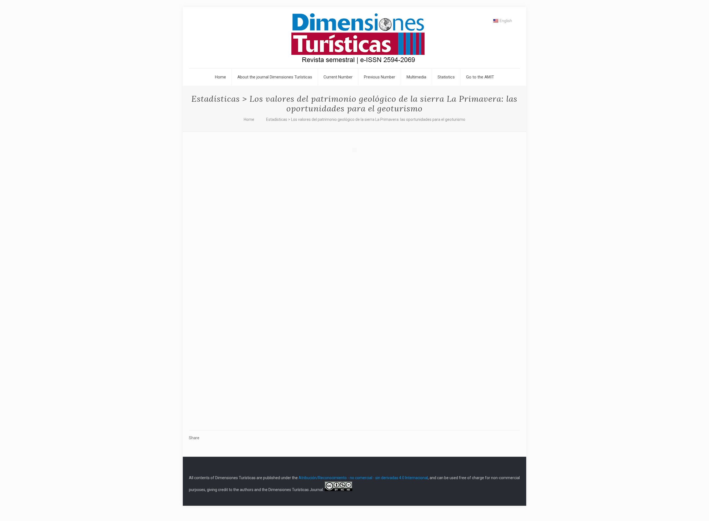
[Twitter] (512, 496)
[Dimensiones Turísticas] (354, 37)
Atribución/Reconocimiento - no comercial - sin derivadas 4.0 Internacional (363, 478)
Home (249, 119)
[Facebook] (504, 496)
